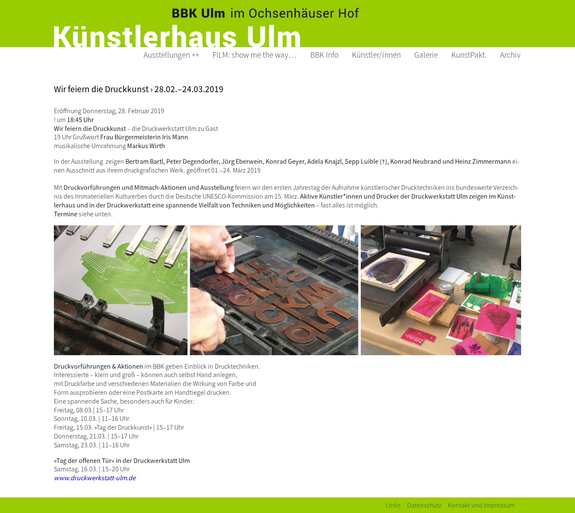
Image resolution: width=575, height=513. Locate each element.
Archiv (510, 54)
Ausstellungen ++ (171, 54)
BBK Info (324, 54)
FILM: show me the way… (255, 54)
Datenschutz (424, 504)
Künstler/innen (376, 54)
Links (393, 504)
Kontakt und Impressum (481, 504)
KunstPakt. (469, 54)
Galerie (426, 54)
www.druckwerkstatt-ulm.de (95, 477)
